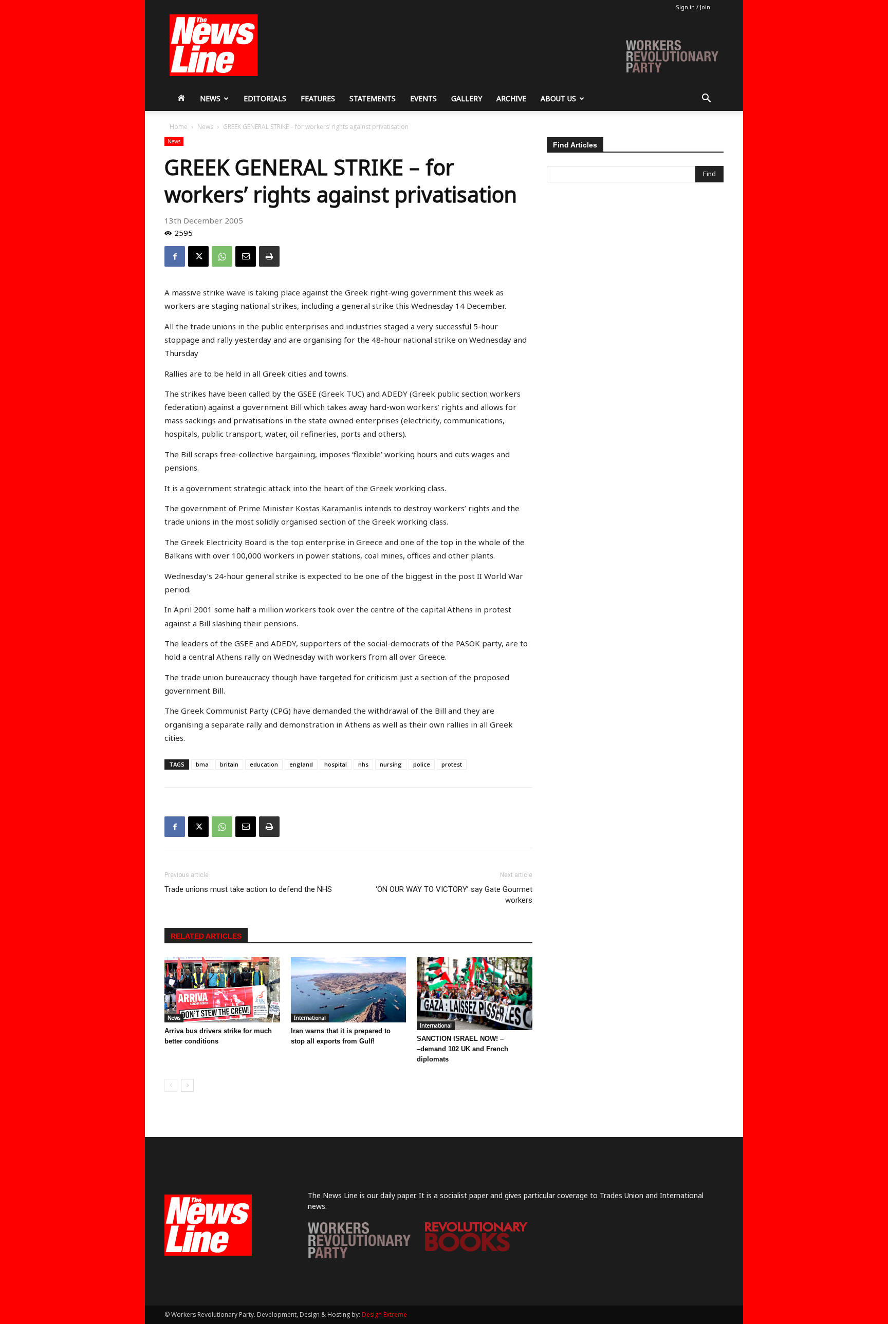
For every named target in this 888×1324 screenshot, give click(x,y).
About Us (558, 98)
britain (229, 764)
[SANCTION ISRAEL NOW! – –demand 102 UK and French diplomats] (474, 993)
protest (451, 764)
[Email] (245, 256)
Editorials (265, 98)
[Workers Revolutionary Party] (359, 1255)
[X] (198, 256)
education (264, 764)
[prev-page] (170, 1085)
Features (318, 98)
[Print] (269, 256)
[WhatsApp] (222, 256)
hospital (335, 764)
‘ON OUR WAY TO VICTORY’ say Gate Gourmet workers (454, 895)
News (210, 98)
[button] (706, 99)
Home (179, 126)
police (421, 764)
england (301, 764)
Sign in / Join (693, 7)
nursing (391, 764)
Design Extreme (384, 1314)
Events (423, 98)
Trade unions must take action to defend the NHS (248, 889)
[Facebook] (174, 256)
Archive (511, 98)
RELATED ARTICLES (206, 936)
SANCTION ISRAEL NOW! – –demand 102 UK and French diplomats (462, 1049)
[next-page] (187, 1085)
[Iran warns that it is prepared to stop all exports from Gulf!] (348, 989)
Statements (372, 98)
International (310, 1017)
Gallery (466, 98)
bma (202, 764)
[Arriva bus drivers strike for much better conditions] (222, 989)
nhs (363, 764)
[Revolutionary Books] (476, 1249)
